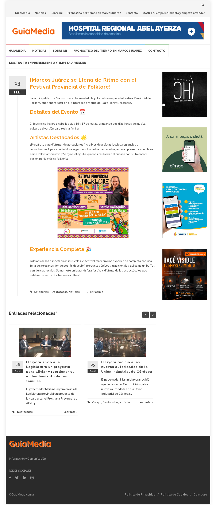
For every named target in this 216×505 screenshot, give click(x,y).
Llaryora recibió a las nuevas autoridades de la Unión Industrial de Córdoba (126, 367)
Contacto (132, 13)
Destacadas (59, 291)
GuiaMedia (22, 13)
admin (99, 291)
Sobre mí (57, 13)
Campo (96, 402)
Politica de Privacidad (140, 494)
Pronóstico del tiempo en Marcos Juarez (94, 13)
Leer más (69, 411)
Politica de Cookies (174, 494)
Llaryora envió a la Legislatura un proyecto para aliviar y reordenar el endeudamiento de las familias (50, 371)
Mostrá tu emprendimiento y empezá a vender (174, 13)
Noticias (40, 13)
